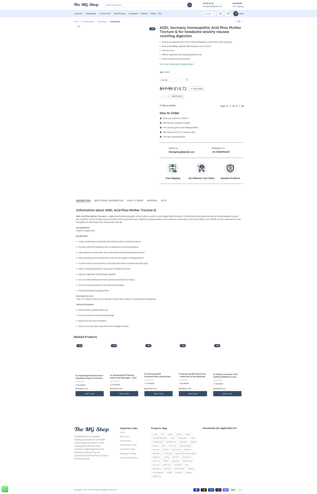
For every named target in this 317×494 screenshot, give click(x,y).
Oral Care (156, 465)
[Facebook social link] (227, 106)
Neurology (102, 21)
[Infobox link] (209, 5)
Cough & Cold (157, 442)
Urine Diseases (158, 472)
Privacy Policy (125, 440)
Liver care (156, 461)
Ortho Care (167, 465)
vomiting (188, 472)
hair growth (176, 450)
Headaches (157, 453)
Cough (193, 438)
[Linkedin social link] (236, 106)
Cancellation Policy (127, 449)
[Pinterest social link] (233, 106)
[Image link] (91, 429)
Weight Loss (157, 476)
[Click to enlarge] (79, 26)
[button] (90, 393)
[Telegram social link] (242, 106)
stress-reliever (179, 469)
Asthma (188, 434)
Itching (166, 457)
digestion (193, 442)
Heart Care (168, 453)
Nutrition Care (188, 461)
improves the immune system (185, 453)
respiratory (157, 469)
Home (122, 432)
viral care (178, 472)
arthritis (179, 434)
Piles (186, 465)
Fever (163, 446)
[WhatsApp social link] (239, 106)
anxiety (170, 434)
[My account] (220, 13)
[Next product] (241, 21)
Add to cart (177, 96)
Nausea (166, 461)
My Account (125, 436)
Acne (162, 434)
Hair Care (156, 450)
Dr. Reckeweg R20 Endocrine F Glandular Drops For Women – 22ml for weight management (90, 378)
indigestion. (157, 457)
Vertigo (169, 472)
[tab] (83, 200)
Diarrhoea (183, 442)
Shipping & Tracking (128, 453)
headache (187, 450)
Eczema (155, 446)
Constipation (182, 438)
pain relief (178, 465)
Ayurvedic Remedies (160, 438)
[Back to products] (238, 21)
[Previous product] (235, 21)
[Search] (189, 5)
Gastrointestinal (185, 446)
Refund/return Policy (128, 445)
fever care (172, 446)
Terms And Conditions (129, 457)
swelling (191, 469)
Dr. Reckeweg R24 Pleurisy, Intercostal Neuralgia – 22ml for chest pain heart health (123, 378)
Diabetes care (171, 442)
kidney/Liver (187, 457)
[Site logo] (86, 4)
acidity (155, 434)
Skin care (167, 469)
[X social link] (230, 106)
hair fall (166, 450)
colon (172, 438)
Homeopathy (88, 21)
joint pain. (175, 457)
